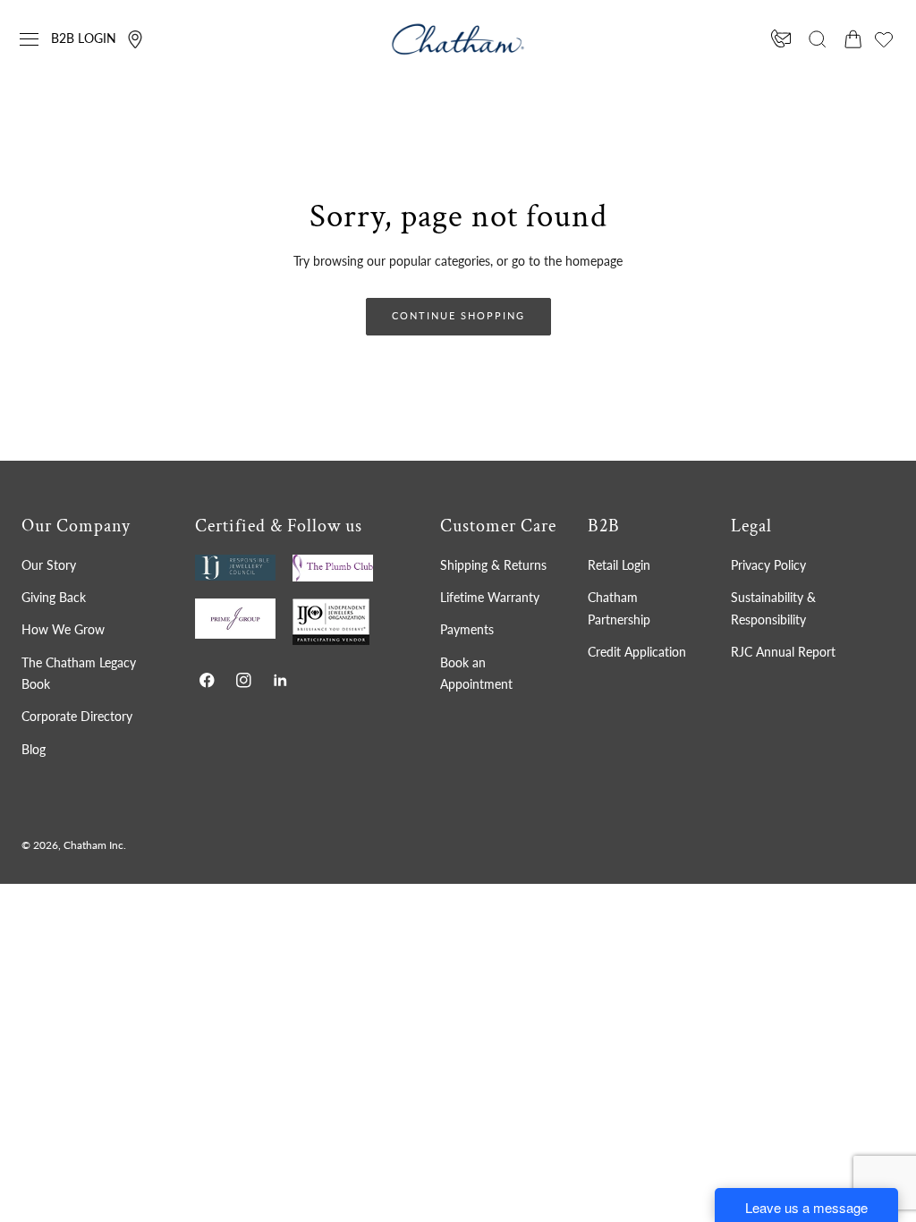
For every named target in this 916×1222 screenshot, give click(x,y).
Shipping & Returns (493, 565)
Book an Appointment (476, 673)
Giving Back (53, 597)
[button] (29, 39)
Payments (467, 629)
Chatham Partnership (619, 608)
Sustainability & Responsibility (773, 608)
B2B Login (83, 38)
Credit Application (637, 651)
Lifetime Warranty (489, 597)
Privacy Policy (768, 565)
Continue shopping (458, 315)
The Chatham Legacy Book (78, 673)
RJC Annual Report (783, 651)
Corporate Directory (76, 716)
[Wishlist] (884, 39)
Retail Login (619, 565)
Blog (33, 749)
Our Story (48, 565)
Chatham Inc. (95, 845)
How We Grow (63, 629)
